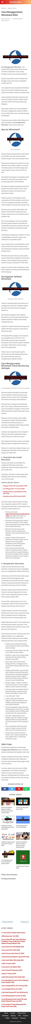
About (6, 1013)
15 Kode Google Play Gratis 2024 (22, 808)
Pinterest (23, 1018)
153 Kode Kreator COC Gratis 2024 (13, 977)
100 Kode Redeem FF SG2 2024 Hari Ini (15, 992)
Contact (13, 1013)
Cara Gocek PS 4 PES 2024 (11, 950)
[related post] (8, 801)
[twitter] (12, 789)
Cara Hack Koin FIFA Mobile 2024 (13, 946)
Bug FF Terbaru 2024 (9, 973)
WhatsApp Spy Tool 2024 (10, 936)
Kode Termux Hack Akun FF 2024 (13, 953)
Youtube (25, 1015)
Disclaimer (5, 1015)
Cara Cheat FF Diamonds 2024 (12, 970)
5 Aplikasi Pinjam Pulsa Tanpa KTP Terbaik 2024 (8, 843)
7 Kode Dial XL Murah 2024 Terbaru (13, 932)
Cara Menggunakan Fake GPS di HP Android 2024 (7, 861)
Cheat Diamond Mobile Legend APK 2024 (15, 957)
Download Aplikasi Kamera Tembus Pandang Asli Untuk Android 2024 (7, 810)
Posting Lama (24, 922)
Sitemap (13, 1015)
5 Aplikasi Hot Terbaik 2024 (22, 867)
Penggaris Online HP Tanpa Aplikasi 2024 (15, 486)
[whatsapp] (26, 789)
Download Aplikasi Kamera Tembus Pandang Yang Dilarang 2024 (21, 844)
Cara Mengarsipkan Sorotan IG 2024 (14, 995)
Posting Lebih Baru (7, 922)
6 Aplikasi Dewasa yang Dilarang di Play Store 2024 (14, 492)
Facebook (15, 1018)
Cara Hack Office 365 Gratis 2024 (13, 960)
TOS (19, 1015)
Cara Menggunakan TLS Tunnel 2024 (14, 488)
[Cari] (29, 2)
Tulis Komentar (5, 20)
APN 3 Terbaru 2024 (8, 963)
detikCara (15, 2)
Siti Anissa (7, 18)
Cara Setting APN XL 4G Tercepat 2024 (14, 985)
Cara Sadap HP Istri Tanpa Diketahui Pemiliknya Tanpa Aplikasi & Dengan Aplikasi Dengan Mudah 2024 (13, 941)
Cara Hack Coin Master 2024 (11, 967)
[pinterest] (19, 789)
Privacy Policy (22, 1013)
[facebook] (4, 789)
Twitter (7, 1018)
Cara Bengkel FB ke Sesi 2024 (12, 989)
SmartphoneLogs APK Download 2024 (14, 496)
